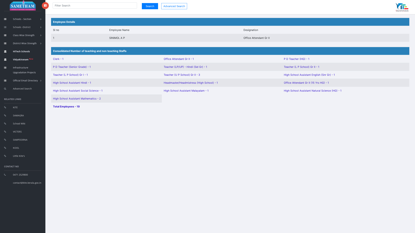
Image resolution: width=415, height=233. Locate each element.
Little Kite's (19, 155)
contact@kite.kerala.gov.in (27, 182)
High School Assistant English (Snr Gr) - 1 (309, 74)
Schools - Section (22, 19)
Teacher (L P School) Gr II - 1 (301, 66)
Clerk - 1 (58, 59)
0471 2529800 (20, 174)
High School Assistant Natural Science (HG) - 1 (312, 90)
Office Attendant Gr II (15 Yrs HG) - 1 (306, 82)
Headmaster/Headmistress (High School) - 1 (191, 82)
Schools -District (21, 27)
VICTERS (17, 131)
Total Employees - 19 (66, 106)
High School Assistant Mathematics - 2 (77, 98)
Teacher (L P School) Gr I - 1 (70, 74)
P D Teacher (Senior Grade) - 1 (72, 66)
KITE (15, 107)
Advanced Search (22, 88)
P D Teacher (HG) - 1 (296, 59)
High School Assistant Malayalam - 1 (186, 90)
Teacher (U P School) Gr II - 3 (182, 74)
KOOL (16, 147)
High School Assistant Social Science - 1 (77, 90)
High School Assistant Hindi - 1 (72, 82)
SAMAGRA (18, 115)
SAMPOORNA (20, 139)
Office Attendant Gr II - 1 (179, 59)
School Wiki (19, 123)
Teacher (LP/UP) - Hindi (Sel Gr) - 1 (185, 66)
